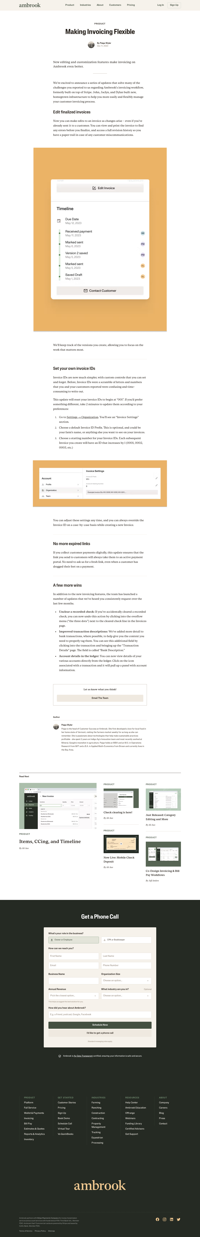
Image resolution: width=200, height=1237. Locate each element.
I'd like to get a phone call (100, 1033)
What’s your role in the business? (65, 933)
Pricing (131, 5)
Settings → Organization (82, 417)
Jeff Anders (154, 880)
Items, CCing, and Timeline (50, 841)
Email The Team (100, 698)
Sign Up (174, 5)
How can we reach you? (61, 948)
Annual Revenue (57, 989)
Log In (160, 5)
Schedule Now (100, 1025)
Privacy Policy (40, 1231)
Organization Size (110, 974)
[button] (70, 5)
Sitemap (51, 1231)
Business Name (56, 974)
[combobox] (126, 980)
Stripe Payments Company (48, 1218)
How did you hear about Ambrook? (67, 1008)
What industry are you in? (115, 989)
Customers (115, 5)
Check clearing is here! (118, 812)
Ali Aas (25, 848)
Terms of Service (25, 1231)
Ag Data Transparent (83, 1056)
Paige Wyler (105, 43)
